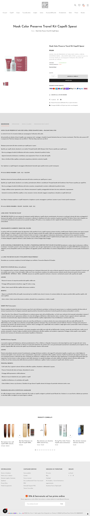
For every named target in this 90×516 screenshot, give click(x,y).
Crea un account (27, 478)
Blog (47, 475)
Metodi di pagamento (6, 485)
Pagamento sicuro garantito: (56, 85)
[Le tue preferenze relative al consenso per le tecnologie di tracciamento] (87, 513)
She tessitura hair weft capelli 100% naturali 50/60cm (7, 443)
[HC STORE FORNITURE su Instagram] (70, 475)
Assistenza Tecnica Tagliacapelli (53, 485)
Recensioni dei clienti (41, 124)
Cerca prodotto (27, 473)
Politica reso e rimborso (6, 475)
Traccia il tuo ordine (28, 488)
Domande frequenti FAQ (30, 485)
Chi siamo (48, 473)
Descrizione (5, 124)
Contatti (25, 475)
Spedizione (15, 124)
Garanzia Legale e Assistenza (8, 478)
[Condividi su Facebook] (58, 99)
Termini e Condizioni (6, 473)
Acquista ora (68, 80)
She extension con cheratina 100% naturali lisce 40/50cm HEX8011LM (45, 442)
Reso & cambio (26, 124)
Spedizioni (3, 480)
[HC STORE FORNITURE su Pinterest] (73, 475)
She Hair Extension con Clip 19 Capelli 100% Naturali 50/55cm (25, 442)
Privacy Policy (4, 483)
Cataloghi (48, 478)
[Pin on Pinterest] (61, 99)
